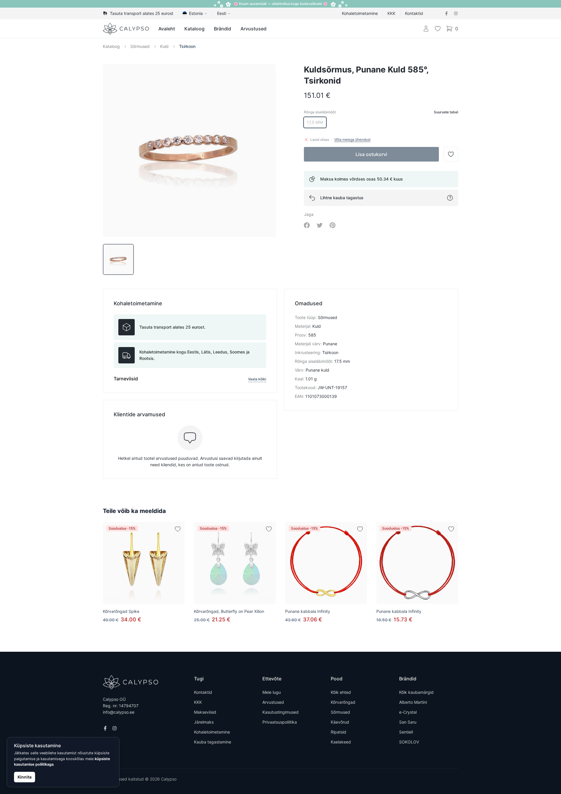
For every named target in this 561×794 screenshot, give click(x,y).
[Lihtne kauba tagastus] (449, 197)
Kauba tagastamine (212, 741)
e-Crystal (408, 712)
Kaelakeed (341, 741)
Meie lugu (271, 692)
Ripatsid (338, 731)
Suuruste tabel (446, 112)
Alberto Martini (413, 702)
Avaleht (166, 29)
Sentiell (406, 731)
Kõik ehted (341, 692)
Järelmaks (204, 722)
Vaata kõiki (257, 379)
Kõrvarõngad (343, 702)
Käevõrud (340, 722)
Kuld (164, 46)
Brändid (222, 29)
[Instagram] (456, 13)
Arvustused (253, 29)
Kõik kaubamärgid (416, 692)
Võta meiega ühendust (352, 139)
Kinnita (25, 776)
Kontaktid (414, 13)
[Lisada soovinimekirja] (178, 529)
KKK (391, 13)
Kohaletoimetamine (360, 13)
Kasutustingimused (280, 712)
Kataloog (194, 29)
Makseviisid (205, 712)
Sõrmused (140, 46)
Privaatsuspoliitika (279, 722)
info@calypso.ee (118, 712)
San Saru (407, 722)
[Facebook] (446, 13)
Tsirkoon (187, 46)
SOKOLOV (409, 741)
